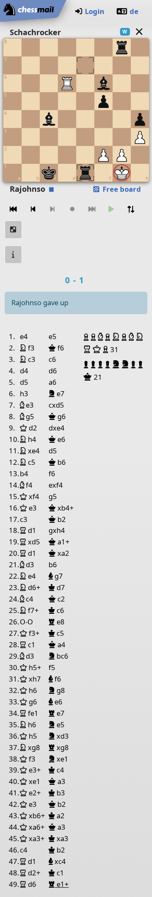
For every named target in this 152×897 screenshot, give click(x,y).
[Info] (13, 255)
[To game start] (13, 209)
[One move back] (33, 209)
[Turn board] (131, 209)
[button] (87, 336)
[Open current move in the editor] (13, 230)
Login (94, 11)
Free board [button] (121, 189)
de (134, 11)
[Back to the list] (139, 31)
